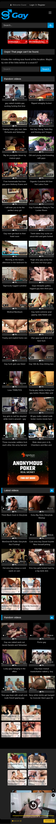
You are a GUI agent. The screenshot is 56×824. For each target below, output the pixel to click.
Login (32, 5)
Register (41, 5)
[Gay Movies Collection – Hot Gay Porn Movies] (23, 15)
